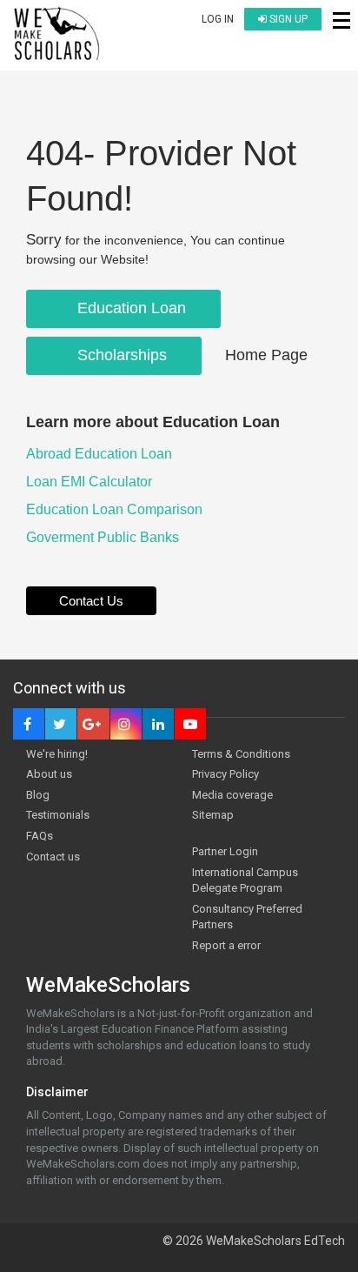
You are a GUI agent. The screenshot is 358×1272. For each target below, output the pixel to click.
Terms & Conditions (241, 753)
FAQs (39, 835)
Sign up (287, 19)
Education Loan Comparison (116, 509)
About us (49, 773)
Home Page (266, 355)
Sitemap (213, 814)
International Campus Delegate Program (245, 880)
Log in (218, 19)
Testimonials (58, 814)
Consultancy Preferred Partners (247, 917)
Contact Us (91, 600)
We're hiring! (57, 753)
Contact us (53, 856)
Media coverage (232, 794)
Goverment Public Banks (104, 537)
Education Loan (129, 308)
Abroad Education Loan (101, 453)
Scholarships (120, 355)
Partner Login (225, 851)
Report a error (226, 945)
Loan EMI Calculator (91, 481)
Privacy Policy (225, 773)
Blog (38, 794)
